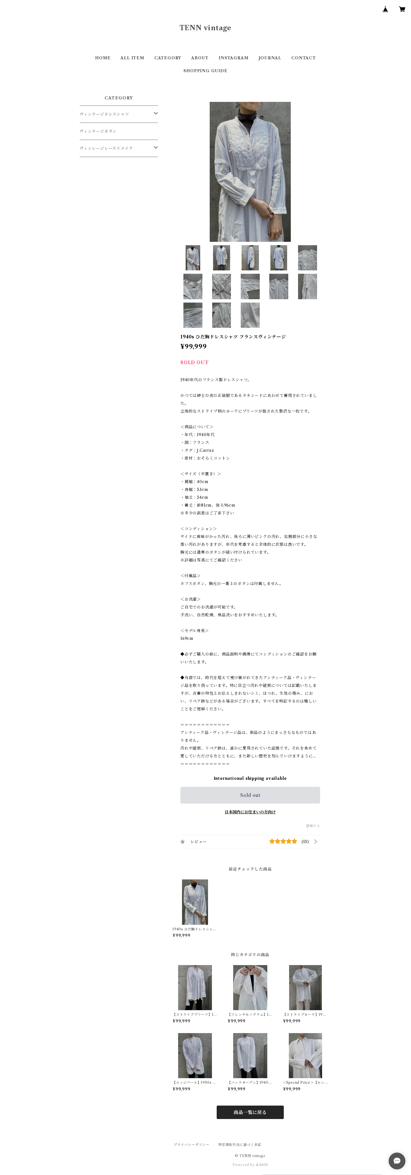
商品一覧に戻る (250, 1112)
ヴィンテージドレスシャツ (104, 114)
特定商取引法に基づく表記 (239, 1145)
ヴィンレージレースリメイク (106, 148)
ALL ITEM (132, 57)
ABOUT (200, 57)
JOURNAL (270, 57)
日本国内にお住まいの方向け (250, 811)
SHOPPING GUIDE (205, 70)
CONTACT (303, 57)
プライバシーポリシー (191, 1145)
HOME (102, 57)
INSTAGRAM (233, 57)
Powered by (244, 1165)
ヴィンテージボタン (98, 131)
